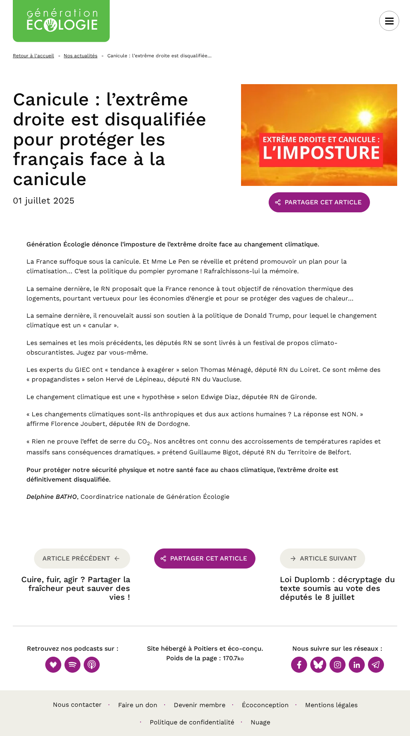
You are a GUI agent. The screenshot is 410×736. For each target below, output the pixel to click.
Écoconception (265, 705)
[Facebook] (299, 665)
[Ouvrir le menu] (389, 21)
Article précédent (76, 558)
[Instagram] (338, 665)
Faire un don (137, 705)
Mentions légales (331, 705)
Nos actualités (80, 55)
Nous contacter (77, 704)
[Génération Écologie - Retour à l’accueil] (61, 21)
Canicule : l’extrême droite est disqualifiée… (159, 55)
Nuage (260, 722)
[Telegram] (376, 665)
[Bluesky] (318, 665)
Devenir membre (199, 705)
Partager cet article (323, 202)
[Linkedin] (357, 665)
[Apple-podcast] (92, 665)
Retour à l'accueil (33, 55)
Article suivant (328, 558)
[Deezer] (53, 665)
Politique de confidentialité (192, 722)
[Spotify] (72, 665)
